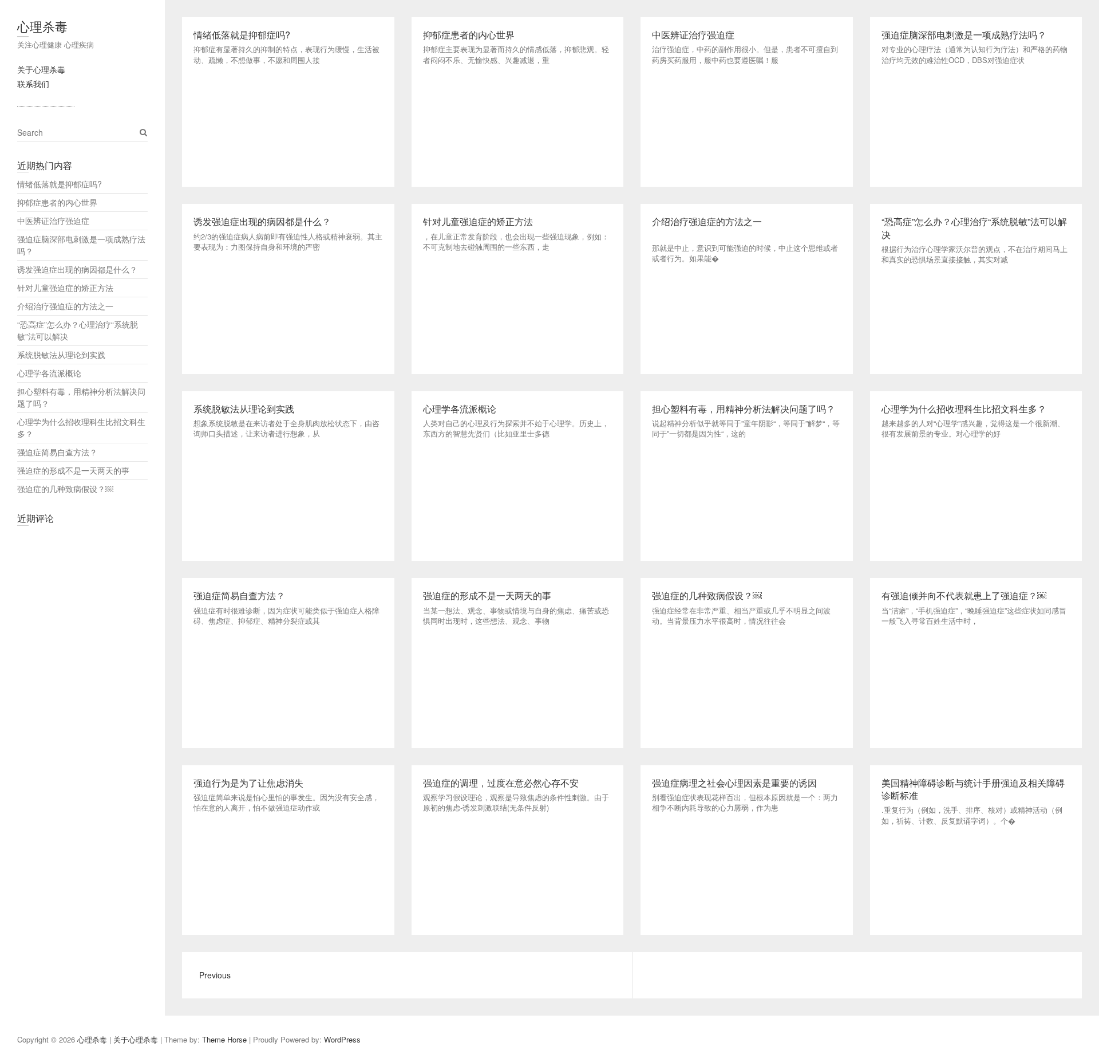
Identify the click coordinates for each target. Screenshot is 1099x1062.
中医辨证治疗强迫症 (53, 220)
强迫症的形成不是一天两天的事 (73, 470)
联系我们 (33, 83)
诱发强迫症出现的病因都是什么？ (77, 269)
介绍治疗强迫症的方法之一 (65, 306)
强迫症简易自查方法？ (57, 452)
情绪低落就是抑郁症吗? (59, 184)
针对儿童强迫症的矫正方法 (65, 287)
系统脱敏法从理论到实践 (61, 354)
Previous (215, 975)
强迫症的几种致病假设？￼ (65, 488)
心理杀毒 (42, 26)
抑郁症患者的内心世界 (57, 202)
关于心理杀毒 (41, 69)
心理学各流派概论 (49, 373)
